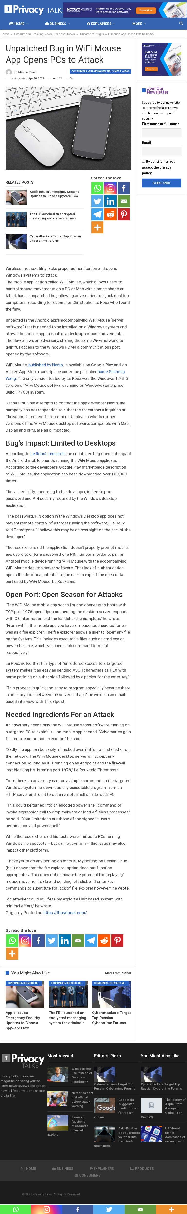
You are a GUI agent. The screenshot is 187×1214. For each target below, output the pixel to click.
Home (19, 24)
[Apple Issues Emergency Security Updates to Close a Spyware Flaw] (16, 197)
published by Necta (45, 364)
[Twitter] (97, 201)
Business (58, 24)
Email (146, 143)
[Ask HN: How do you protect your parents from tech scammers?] (104, 1134)
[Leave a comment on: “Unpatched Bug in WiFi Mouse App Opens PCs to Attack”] (69, 78)
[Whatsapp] (97, 188)
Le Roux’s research (47, 453)
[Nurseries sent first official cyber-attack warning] (57, 1098)
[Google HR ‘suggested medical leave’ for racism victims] (104, 1105)
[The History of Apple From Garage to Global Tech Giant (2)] (151, 1105)
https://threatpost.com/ (65, 912)
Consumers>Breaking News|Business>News (100, 71)
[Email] (124, 201)
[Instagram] (110, 188)
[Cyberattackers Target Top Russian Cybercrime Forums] (16, 242)
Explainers (101, 24)
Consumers (90, 1175)
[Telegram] (97, 214)
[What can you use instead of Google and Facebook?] (57, 1074)
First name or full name (160, 124)
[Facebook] (124, 188)
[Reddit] (110, 214)
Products (144, 1169)
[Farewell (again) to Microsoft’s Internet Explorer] (57, 1123)
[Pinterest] (124, 214)
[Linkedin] (110, 201)
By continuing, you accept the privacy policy (158, 167)
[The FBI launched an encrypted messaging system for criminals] (16, 219)
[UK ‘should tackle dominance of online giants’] (151, 1134)
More (137, 24)
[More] (97, 227)
